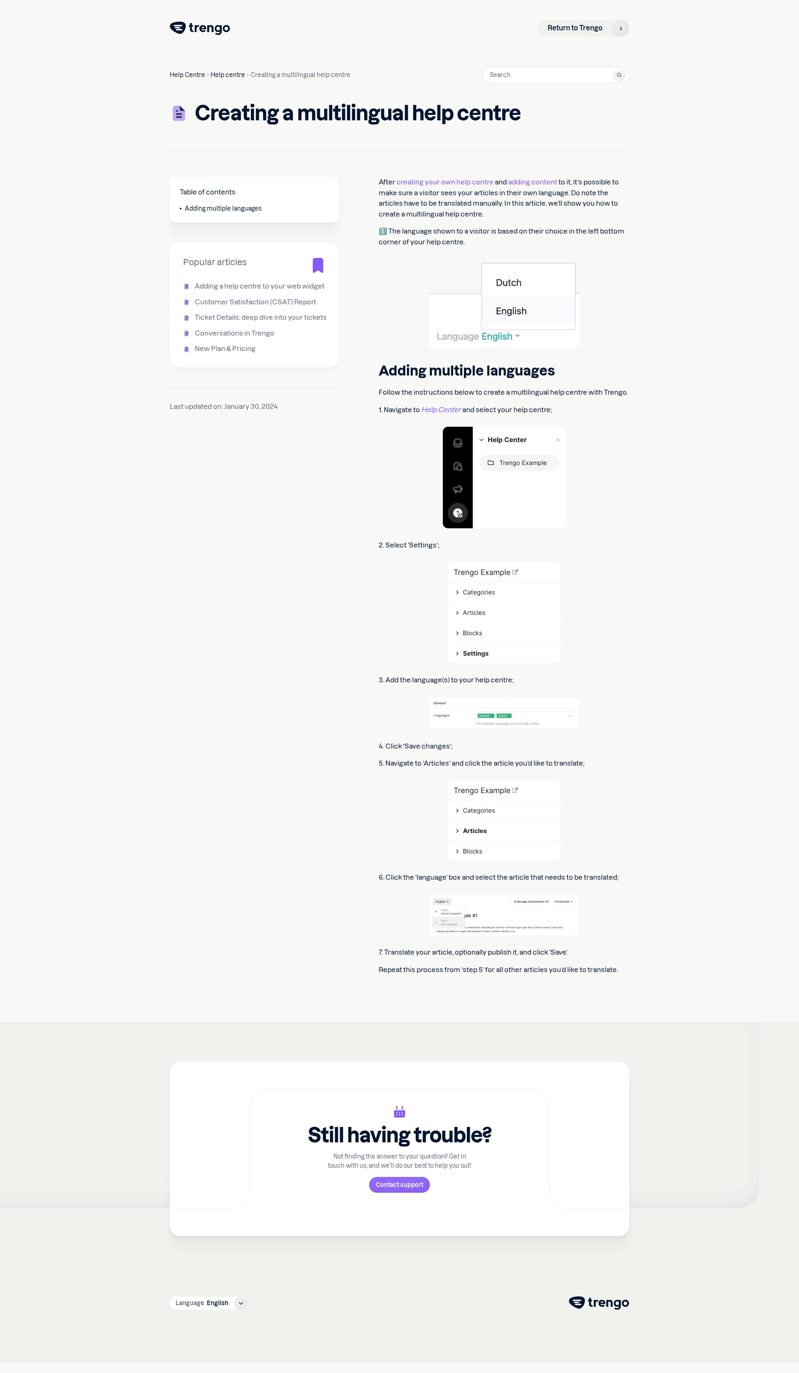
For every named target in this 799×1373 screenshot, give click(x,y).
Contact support (399, 1184)
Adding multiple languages (223, 208)
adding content (532, 182)
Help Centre (187, 75)
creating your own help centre (445, 182)
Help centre (228, 75)
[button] (209, 1303)
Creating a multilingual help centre (300, 75)
